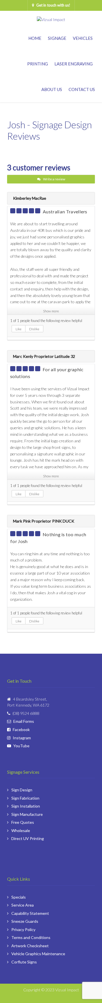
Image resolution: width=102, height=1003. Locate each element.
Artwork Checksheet (30, 945)
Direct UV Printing (27, 838)
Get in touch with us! (53, 5)
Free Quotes (22, 822)
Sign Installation (25, 806)
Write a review (53, 179)
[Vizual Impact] (51, 17)
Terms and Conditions (30, 937)
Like (19, 329)
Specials (18, 897)
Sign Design (21, 789)
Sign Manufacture (27, 814)
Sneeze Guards (24, 921)
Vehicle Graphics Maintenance (38, 953)
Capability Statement (30, 913)
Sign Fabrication (25, 798)
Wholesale (20, 830)
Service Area (22, 905)
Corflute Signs (24, 961)
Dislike (34, 329)
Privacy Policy (23, 929)
